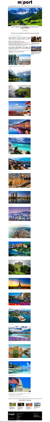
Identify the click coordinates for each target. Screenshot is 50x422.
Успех (32, 6)
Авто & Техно (19, 6)
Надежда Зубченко (27, 28)
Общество (38, 6)
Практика (34, 6)
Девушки (29, 6)
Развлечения (25, 6)
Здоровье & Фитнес (13, 6)
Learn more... (18, 421)
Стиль (22, 6)
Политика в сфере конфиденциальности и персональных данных (37, 416)
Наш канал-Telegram (12, 35)
